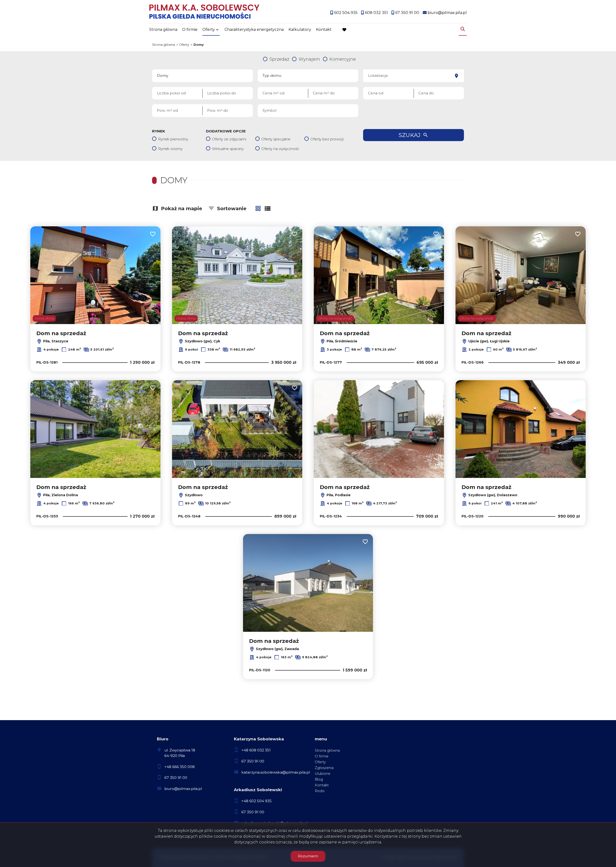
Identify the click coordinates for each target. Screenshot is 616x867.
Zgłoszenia (324, 768)
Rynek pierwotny (173, 139)
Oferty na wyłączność (280, 148)
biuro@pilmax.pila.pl (183, 788)
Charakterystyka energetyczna (254, 29)
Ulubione (322, 773)
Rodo (320, 791)
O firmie (190, 29)
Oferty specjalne (275, 139)
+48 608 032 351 (256, 750)
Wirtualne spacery (228, 148)
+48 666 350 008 (179, 766)
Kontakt (324, 29)
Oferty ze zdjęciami (229, 139)
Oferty (208, 29)
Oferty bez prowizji (327, 139)
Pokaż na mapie (181, 208)
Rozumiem (308, 856)
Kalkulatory (300, 29)
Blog (319, 779)
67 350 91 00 (175, 777)
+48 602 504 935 (256, 801)
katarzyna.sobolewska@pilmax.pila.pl (275, 772)
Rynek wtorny (170, 148)
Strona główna (163, 29)
